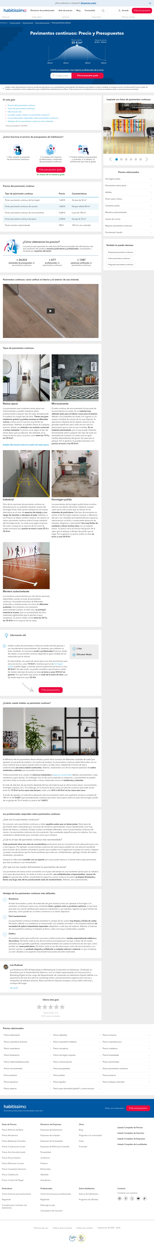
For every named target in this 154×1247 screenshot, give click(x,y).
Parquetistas (45, 1152)
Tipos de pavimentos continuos (21, 109)
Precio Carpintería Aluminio (14, 1169)
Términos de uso (41, 1228)
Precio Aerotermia (10, 1136)
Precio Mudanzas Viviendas (14, 1141)
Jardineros (45, 1158)
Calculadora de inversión (51, 1211)
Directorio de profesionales (42, 11)
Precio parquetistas (61, 1069)
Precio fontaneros (11, 1055)
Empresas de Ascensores (51, 1130)
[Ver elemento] (116, 159)
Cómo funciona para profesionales (55, 1194)
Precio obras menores (42, 23)
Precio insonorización (62, 1062)
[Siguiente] (146, 159)
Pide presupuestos (142, 11)
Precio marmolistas (111, 1062)
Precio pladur (59, 1075)
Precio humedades (111, 1055)
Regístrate (6, 1200)
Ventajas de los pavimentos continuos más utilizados (30, 121)
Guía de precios (65, 11)
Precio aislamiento (12, 1035)
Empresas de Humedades (51, 1141)
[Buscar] (103, 11)
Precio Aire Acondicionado (13, 1152)
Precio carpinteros (12, 1049)
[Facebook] (126, 1198)
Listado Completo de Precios (130, 1128)
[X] (132, 1198)
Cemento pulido (112, 206)
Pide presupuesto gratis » (142, 107)
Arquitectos (45, 1180)
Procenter (83, 1147)
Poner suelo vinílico (113, 199)
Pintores (44, 1164)
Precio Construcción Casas (13, 1147)
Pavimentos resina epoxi (115, 186)
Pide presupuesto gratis (87, 76)
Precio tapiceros (11, 1082)
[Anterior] (110, 159)
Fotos (81, 1141)
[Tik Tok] (144, 1198)
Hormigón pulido (112, 179)
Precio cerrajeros (60, 1049)
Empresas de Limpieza (50, 1136)
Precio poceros (109, 1075)
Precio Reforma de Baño (12, 1130)
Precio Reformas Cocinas (13, 1164)
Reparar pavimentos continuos (118, 226)
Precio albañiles (60, 1035)
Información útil (14, 112)
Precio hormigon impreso (64, 1055)
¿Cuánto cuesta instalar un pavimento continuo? (29, 115)
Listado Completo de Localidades (132, 1144)
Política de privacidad (62, 1228)
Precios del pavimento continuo (21, 105)
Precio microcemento (13, 1069)
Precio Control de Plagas (13, 1180)
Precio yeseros (10, 1089)
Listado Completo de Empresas (131, 1139)
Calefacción (6, 17)
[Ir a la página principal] (15, 11)
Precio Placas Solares (11, 1158)
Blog (78, 11)
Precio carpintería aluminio (15, 1042)
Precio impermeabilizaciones (16, 1062)
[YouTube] (138, 1198)
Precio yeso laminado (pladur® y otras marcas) (73, 1089)
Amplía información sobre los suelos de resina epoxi (26, 445)
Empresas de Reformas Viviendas (55, 1147)
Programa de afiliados (88, 1200)
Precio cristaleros (110, 1049)
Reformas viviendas (128, 17)
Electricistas (45, 1169)
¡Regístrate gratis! (88, 3)
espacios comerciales (62, 775)
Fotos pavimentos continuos (119, 258)
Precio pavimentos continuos (115, 1069)
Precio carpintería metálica (65, 1042)
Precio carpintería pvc (112, 1042)
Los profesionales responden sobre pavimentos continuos (33, 118)
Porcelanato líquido (113, 233)
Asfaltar (108, 192)
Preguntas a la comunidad (90, 1136)
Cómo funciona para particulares (16, 1194)
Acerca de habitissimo (88, 1194)
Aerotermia (65, 17)
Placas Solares (96, 17)
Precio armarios (109, 1035)
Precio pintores (10, 1075)
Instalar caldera (37, 17)
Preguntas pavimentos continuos (120, 265)
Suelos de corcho (112, 219)
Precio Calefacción (10, 1175)
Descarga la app (47, 1205)
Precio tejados (59, 1082)
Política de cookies (85, 1228)
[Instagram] (119, 1198)
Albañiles (44, 1175)
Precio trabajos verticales (114, 1082)
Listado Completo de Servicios (130, 1133)
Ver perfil (14, 988)
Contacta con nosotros (127, 1193)
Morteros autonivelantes (116, 212)
